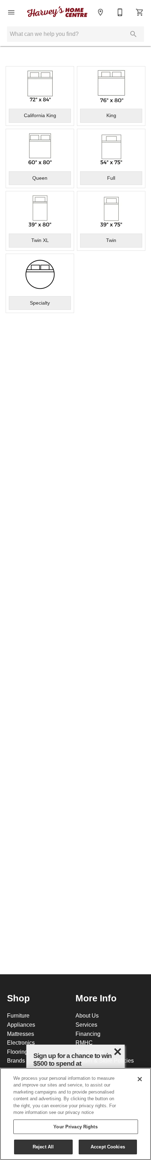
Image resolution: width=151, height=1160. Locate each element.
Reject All (43, 1146)
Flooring (17, 1052)
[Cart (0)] (139, 12)
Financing (88, 1034)
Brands (16, 1060)
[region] (75, 1114)
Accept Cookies (108, 1146)
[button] (11, 12)
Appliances (21, 1024)
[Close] (139, 1079)
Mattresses (20, 1034)
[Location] (100, 12)
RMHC (84, 1042)
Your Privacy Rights (75, 1126)
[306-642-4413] (120, 12)
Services (86, 1024)
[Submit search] (133, 34)
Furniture (18, 1015)
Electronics (21, 1042)
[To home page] (57, 12)
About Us (87, 1015)
